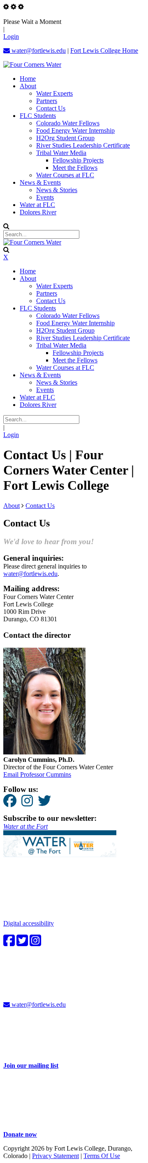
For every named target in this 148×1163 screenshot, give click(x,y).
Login (11, 36)
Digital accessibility (28, 923)
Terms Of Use (101, 1155)
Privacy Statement (55, 1155)
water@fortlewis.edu (38, 50)
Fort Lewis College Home (104, 50)
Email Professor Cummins (37, 774)
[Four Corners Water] (32, 64)
